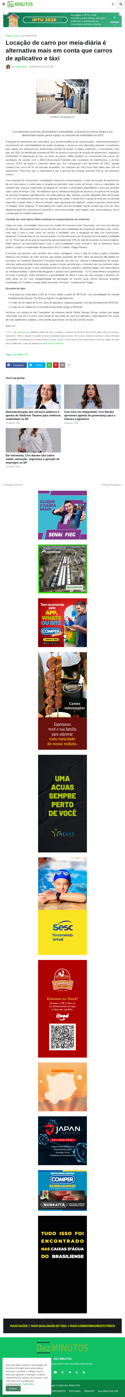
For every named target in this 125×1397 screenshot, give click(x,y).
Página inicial (12, 35)
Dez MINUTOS (29, 35)
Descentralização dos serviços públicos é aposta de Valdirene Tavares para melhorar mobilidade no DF (33, 415)
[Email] (62, 365)
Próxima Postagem (111, 484)
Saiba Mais (28, 1384)
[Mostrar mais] (69, 365)
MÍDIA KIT (89, 1391)
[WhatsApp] (49, 365)
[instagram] (62, 1372)
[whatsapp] (77, 1372)
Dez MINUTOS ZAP (108, 1391)
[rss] (84, 1372)
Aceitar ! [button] (13, 1388)
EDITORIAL (75, 1391)
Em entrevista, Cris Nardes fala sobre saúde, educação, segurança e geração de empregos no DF (32, 459)
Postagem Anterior (13, 484)
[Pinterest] (56, 365)
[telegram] (69, 1372)
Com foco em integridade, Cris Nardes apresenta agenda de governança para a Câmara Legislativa (89, 415)
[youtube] (55, 1372)
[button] (3, 4)
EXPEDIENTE (59, 1391)
